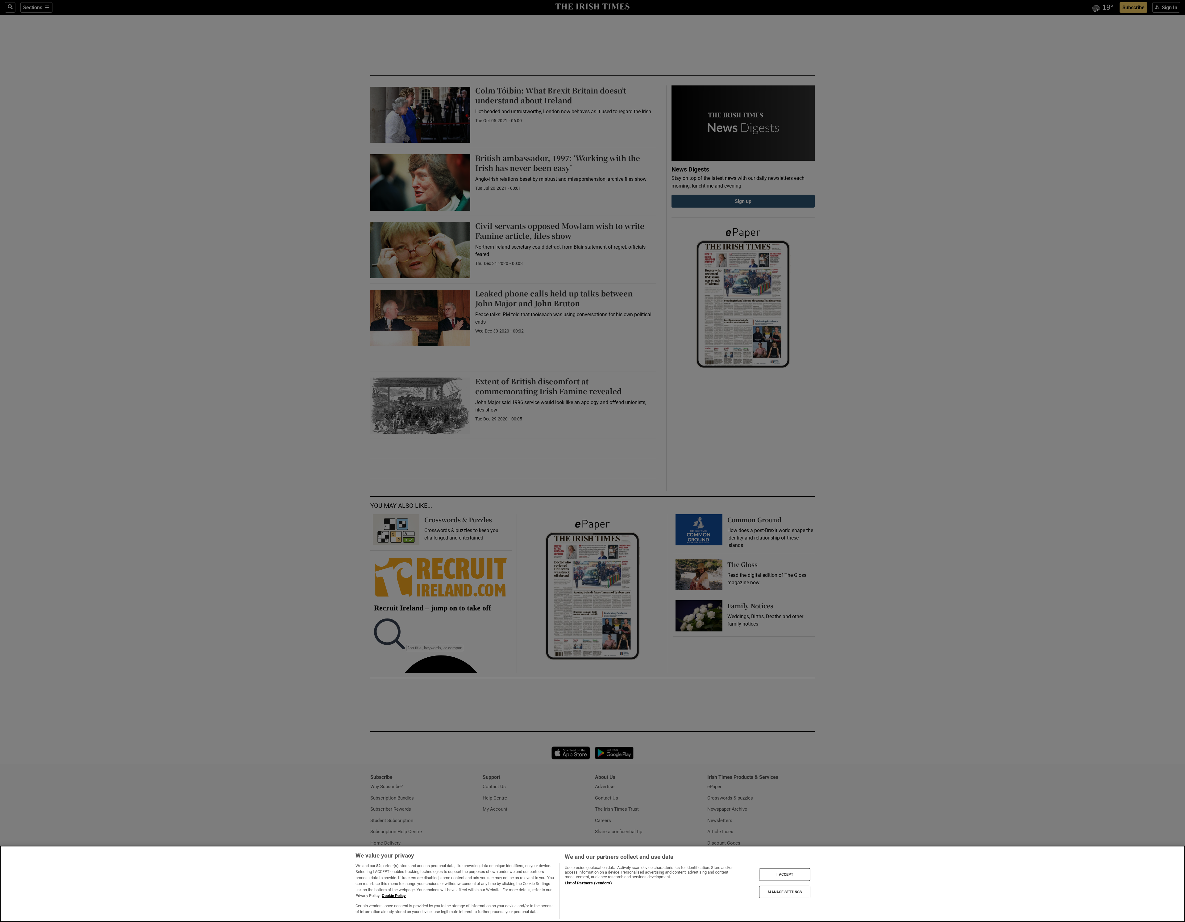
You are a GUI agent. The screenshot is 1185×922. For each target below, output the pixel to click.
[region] (592, 884)
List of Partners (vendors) (588, 883)
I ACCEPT (784, 874)
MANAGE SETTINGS (785, 892)
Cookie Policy (394, 895)
